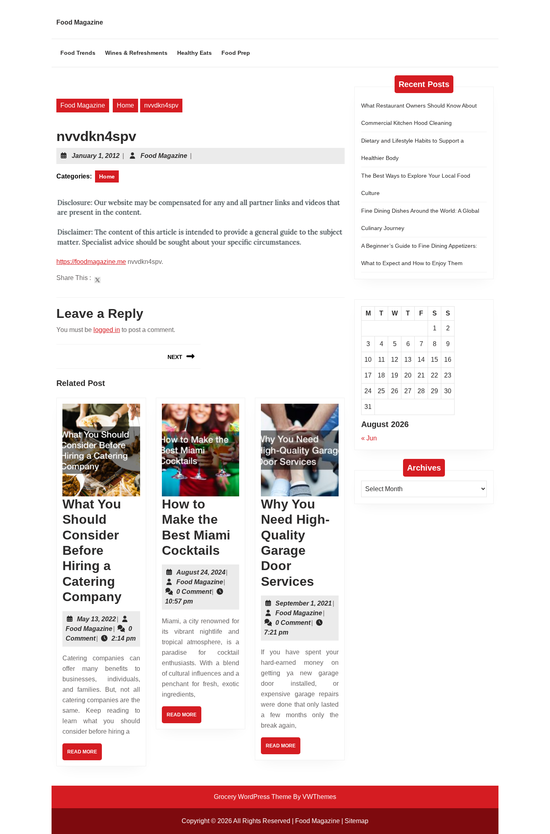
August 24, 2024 (200, 572)
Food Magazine (79, 22)
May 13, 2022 (96, 619)
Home (125, 105)
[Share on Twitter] (97, 280)
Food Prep (235, 53)
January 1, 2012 (96, 155)
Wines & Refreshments (136, 53)
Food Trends (77, 53)
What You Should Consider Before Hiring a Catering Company (92, 550)
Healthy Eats (194, 53)
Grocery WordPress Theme (253, 796)
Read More (84, 754)
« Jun (369, 438)
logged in (106, 329)
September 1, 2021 (303, 603)
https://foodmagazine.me (91, 261)
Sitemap (356, 820)
